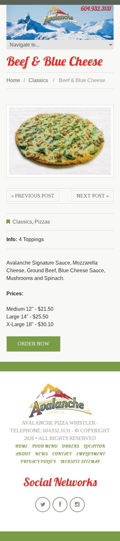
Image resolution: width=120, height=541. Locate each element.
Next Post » (92, 196)
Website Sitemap (80, 461)
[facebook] (60, 504)
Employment (90, 454)
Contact (62, 454)
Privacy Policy (38, 461)
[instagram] (77, 504)
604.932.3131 (56, 430)
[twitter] (42, 504)
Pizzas (42, 221)
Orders (70, 446)
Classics (38, 80)
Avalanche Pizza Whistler (58, 423)
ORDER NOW (33, 343)
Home (13, 80)
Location (94, 446)
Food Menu (44, 446)
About (22, 454)
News (41, 454)
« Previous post (32, 196)
